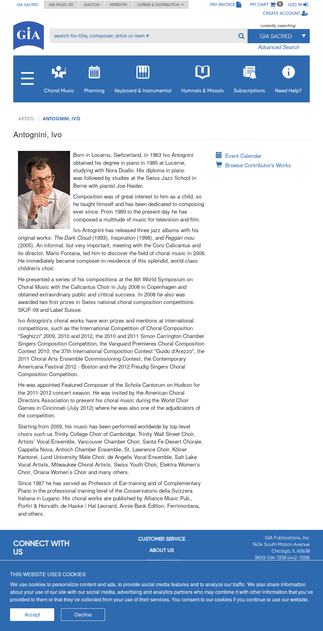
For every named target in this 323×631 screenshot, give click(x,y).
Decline (83, 614)
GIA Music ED (61, 5)
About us (162, 550)
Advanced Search (278, 47)
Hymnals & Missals (202, 91)
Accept (32, 614)
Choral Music (59, 91)
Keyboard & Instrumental (143, 91)
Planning (94, 91)
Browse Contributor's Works (258, 165)
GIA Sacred (27, 5)
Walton (91, 5)
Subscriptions (249, 91)
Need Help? (288, 91)
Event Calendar (243, 155)
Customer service (161, 539)
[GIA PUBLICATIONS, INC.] (28, 34)
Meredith (118, 5)
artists (26, 118)
